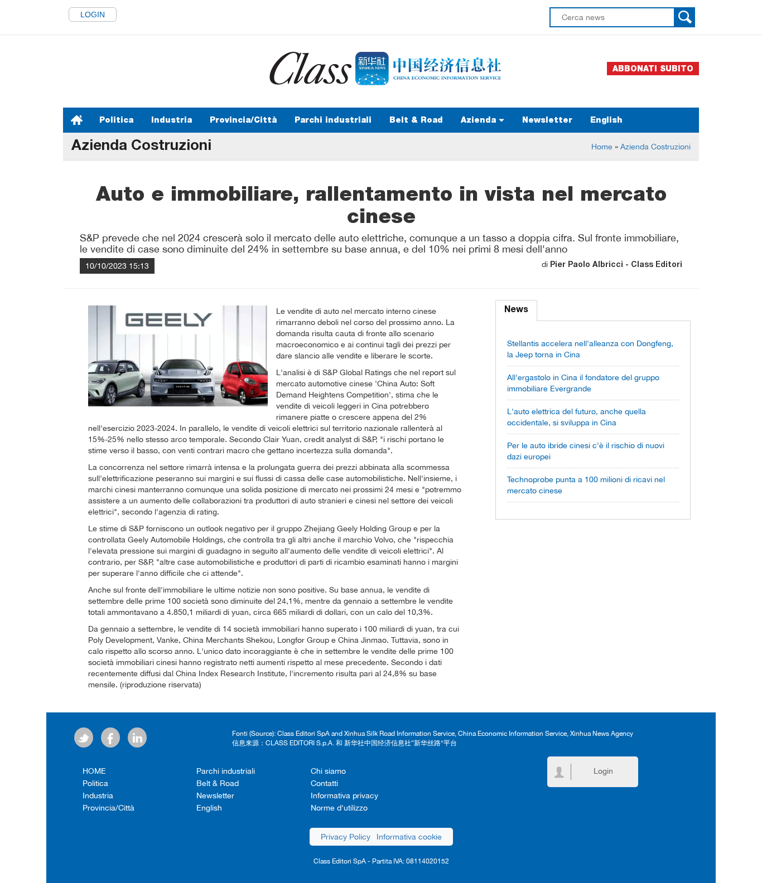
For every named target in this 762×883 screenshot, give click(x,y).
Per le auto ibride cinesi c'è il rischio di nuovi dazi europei (585, 451)
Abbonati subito (653, 68)
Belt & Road (416, 119)
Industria (171, 119)
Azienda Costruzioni (655, 146)
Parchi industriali (333, 119)
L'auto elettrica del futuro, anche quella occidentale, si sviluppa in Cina (576, 417)
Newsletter (547, 119)
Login (92, 14)
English (606, 119)
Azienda (480, 119)
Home (602, 146)
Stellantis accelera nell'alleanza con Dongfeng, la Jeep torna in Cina (590, 349)
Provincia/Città (243, 119)
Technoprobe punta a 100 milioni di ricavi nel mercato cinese (586, 485)
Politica (116, 119)
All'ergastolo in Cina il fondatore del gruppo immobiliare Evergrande (583, 383)
